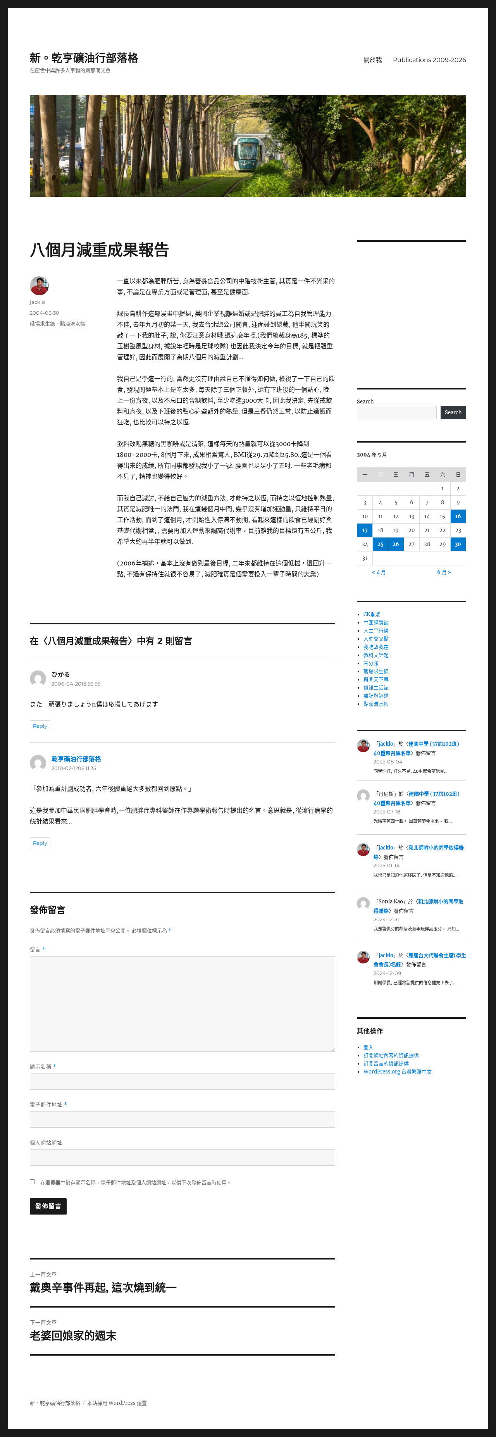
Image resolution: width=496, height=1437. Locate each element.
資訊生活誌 (376, 687)
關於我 (372, 60)
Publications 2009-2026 (429, 60)
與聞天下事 (376, 679)
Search (365, 401)
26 (396, 544)
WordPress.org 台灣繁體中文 (397, 1071)
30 (458, 544)
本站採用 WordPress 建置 (117, 1403)
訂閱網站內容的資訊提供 (391, 1055)
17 (365, 530)
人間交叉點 (376, 639)
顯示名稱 (43, 1066)
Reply (40, 726)
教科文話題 (376, 655)
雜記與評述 (376, 696)
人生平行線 (376, 630)
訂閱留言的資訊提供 (386, 1063)
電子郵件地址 (48, 1104)
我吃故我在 (376, 647)
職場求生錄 (42, 323)
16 (458, 516)
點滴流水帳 (72, 323)
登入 (368, 1047)
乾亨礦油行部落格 (76, 759)
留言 (38, 949)
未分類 (371, 663)
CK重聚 (371, 614)
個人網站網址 (46, 1142)
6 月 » (444, 572)
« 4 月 (379, 572)
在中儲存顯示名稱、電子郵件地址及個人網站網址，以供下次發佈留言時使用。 (136, 1182)
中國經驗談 (376, 622)
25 (380, 544)
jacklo (37, 302)
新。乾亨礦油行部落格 (84, 58)
